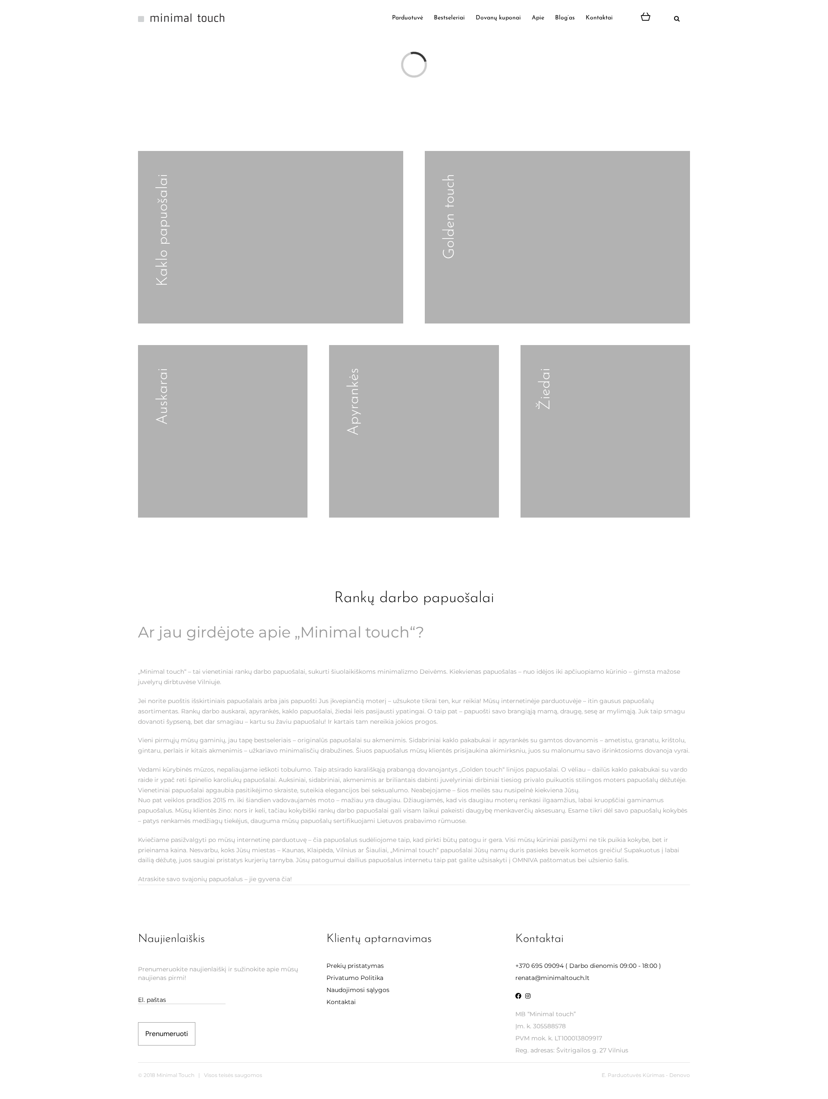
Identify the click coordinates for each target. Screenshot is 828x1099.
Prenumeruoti (166, 1033)
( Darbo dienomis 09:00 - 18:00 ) (588, 966)
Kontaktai (341, 1002)
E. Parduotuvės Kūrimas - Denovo (646, 1075)
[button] (668, 18)
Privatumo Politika (354, 978)
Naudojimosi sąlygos (357, 990)
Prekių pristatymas (355, 966)
